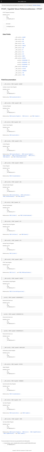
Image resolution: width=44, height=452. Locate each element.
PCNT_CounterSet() (14, 413)
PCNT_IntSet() (13, 253)
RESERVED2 (25, 64)
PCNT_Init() (25, 116)
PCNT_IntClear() (14, 234)
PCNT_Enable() (7, 155)
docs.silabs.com (22, 1)
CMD (23, 39)
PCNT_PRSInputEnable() (25, 272)
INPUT (23, 56)
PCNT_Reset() (6, 156)
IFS (23, 54)
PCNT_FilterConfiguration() (20, 155)
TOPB (23, 74)
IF (22, 49)
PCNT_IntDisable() (14, 195)
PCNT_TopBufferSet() (9, 433)
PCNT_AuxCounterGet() (15, 97)
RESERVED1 (25, 62)
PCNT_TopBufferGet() (35, 432)
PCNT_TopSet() (36, 116)
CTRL (23, 43)
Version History (37, 5)
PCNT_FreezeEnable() (15, 176)
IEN (23, 47)
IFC (23, 51)
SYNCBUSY (24, 70)
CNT (23, 41)
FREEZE (24, 45)
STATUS (24, 68)
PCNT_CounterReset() (15, 154)
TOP (23, 72)
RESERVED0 (25, 60)
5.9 (27, 5)
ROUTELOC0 (24, 66)
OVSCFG (24, 58)
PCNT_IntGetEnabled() (9, 196)
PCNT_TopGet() (27, 413)
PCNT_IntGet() (13, 215)
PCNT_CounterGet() (14, 135)
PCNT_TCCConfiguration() (20, 156)
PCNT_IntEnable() (26, 195)
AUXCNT (24, 37)
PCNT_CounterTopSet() (15, 116)
